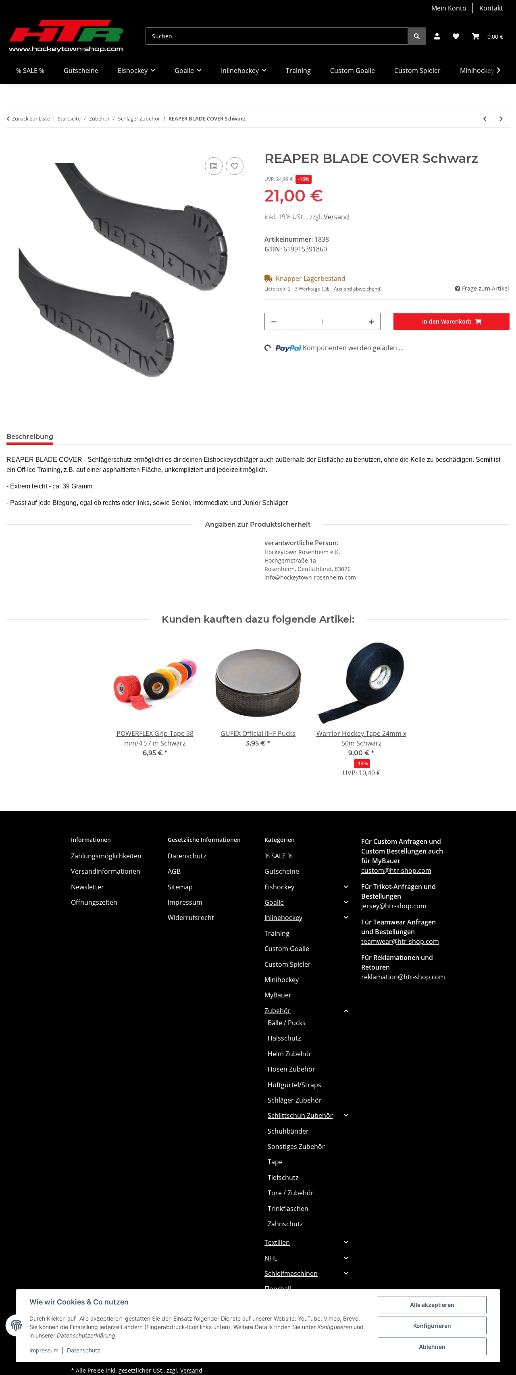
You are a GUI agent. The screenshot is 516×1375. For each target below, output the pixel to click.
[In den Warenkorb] (12, 146)
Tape (275, 1161)
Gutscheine (281, 871)
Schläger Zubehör (295, 1100)
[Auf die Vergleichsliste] (214, 166)
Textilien (277, 1242)
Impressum (43, 1350)
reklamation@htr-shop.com (403, 976)
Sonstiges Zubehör (296, 1146)
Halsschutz (284, 1038)
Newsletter (87, 887)
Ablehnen (432, 1346)
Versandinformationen (105, 871)
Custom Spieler (287, 964)
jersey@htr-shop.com (394, 905)
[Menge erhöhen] (371, 321)
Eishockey (279, 887)
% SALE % (278, 856)
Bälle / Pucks (287, 1022)
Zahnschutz (285, 1223)
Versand (336, 216)
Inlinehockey (283, 917)
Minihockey (281, 979)
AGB (174, 871)
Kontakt (491, 8)
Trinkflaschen (288, 1208)
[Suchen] (417, 36)
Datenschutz (83, 1350)
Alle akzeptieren (432, 1304)
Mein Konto (448, 8)
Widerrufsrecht (191, 917)
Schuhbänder (288, 1131)
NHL (270, 1258)
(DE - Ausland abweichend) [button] (352, 288)
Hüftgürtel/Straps (294, 1084)
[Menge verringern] (274, 321)
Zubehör (277, 1010)
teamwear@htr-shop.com (400, 941)
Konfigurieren (432, 1325)
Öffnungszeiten (94, 902)
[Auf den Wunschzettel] (234, 166)
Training (276, 933)
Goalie (274, 902)
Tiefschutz (283, 1177)
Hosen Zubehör (291, 1069)
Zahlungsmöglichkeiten (106, 856)
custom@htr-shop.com (396, 870)
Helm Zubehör (290, 1053)
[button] (437, 36)
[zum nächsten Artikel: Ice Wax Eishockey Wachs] (501, 118)
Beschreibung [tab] (29, 436)
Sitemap (180, 887)
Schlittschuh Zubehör (300, 1115)
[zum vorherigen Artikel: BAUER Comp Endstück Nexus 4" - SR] (484, 118)
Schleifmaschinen (291, 1273)
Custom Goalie (286, 948)
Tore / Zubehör (291, 1192)
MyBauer (277, 995)
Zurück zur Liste (31, 118)
